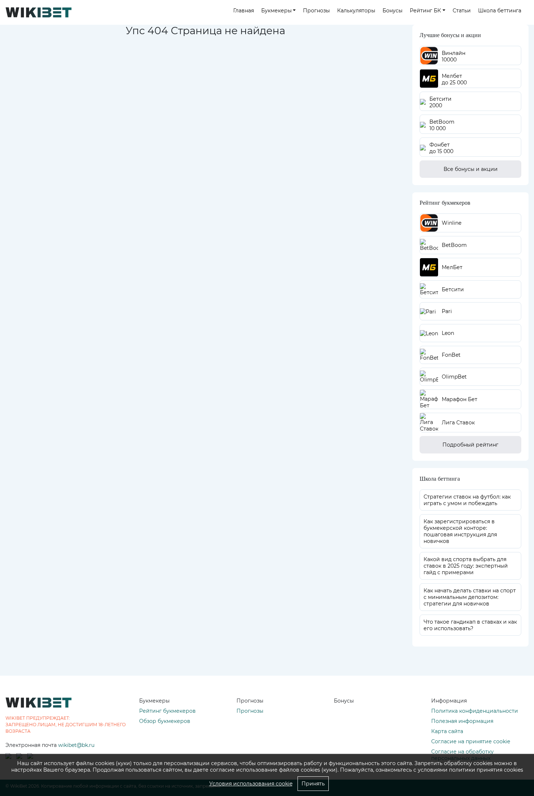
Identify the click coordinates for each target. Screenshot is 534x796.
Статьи (462, 10)
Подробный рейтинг (470, 444)
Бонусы (392, 10)
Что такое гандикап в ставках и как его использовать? (470, 625)
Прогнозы (316, 10)
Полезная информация (462, 721)
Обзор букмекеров (164, 721)
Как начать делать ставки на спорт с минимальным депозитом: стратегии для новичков (470, 597)
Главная (243, 10)
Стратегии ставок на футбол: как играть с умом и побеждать (467, 500)
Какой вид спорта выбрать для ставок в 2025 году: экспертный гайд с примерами (466, 566)
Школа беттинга (499, 10)
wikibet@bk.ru (76, 745)
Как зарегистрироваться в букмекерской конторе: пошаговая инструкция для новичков (460, 531)
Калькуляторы (356, 10)
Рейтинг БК (425, 10)
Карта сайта (447, 731)
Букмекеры (276, 10)
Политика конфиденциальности (474, 711)
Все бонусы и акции (471, 169)
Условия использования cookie (250, 783)
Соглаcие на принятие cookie (470, 741)
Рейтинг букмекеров (167, 711)
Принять (313, 783)
